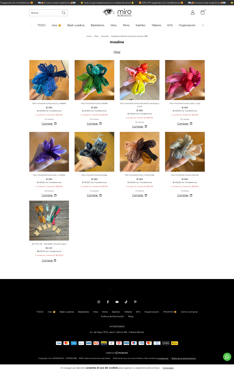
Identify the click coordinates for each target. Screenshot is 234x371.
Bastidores (97, 25)
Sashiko (140, 25)
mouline (105, 36)
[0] (201, 13)
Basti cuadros (75, 25)
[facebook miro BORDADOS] (107, 301)
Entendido (168, 367)
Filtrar (117, 52)
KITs (170, 25)
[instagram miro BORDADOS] (98, 301)
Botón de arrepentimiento (184, 358)
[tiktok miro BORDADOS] (126, 301)
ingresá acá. (163, 358)
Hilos (113, 25)
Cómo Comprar (189, 311)
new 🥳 (56, 25)
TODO (41, 25)
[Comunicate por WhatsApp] (227, 357)
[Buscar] (64, 12)
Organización (187, 25)
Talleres (156, 25)
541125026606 (117, 326)
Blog (130, 316)
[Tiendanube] (117, 353)
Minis (126, 25)
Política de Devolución (112, 316)
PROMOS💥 (170, 311)
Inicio (88, 36)
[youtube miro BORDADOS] (117, 301)
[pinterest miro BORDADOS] (135, 301)
